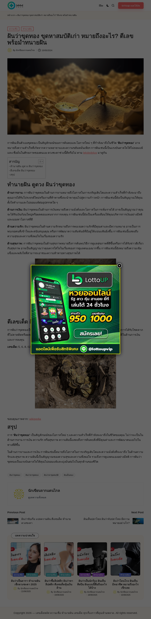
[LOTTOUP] (75, 309)
